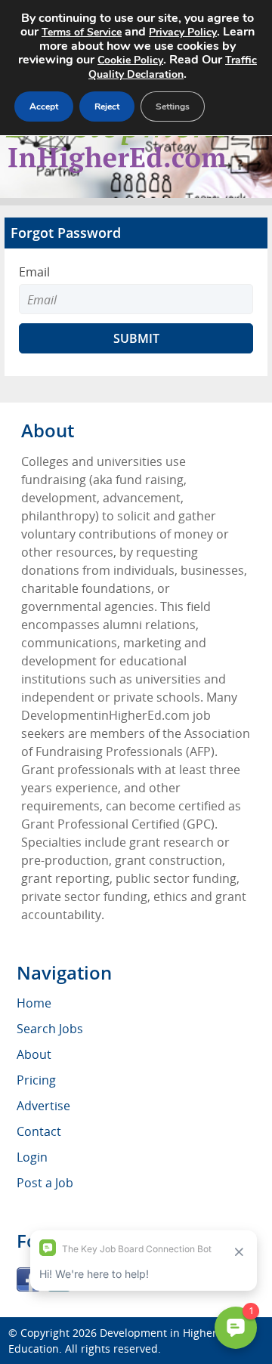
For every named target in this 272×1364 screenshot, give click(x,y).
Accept (43, 106)
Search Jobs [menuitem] (50, 1028)
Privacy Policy (183, 32)
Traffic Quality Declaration (172, 67)
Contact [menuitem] (39, 1131)
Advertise (43, 1105)
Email (34, 272)
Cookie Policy (130, 60)
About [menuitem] (34, 1054)
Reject (106, 106)
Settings (173, 106)
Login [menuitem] (32, 1157)
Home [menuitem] (34, 1003)
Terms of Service (82, 32)
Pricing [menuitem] (36, 1080)
